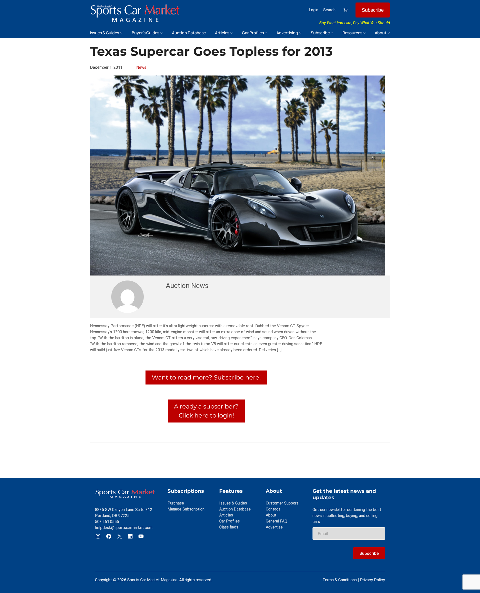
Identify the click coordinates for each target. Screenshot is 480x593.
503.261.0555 (107, 521)
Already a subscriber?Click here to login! (206, 411)
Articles (226, 515)
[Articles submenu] (231, 33)
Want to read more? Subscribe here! (206, 377)
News (141, 67)
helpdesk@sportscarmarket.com (123, 527)
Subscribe (373, 10)
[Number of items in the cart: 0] (345, 10)
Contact (273, 509)
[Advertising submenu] (300, 33)
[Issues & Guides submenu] (121, 33)
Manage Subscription (186, 509)
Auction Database (235, 509)
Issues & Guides (233, 503)
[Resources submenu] (364, 33)
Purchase (176, 503)
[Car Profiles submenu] (266, 33)
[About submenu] (389, 33)
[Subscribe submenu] (332, 33)
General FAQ (276, 521)
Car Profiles (229, 521)
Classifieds (228, 527)
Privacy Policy (372, 580)
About (271, 515)
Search (329, 10)
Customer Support (282, 503)
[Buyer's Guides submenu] (161, 33)
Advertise (274, 527)
